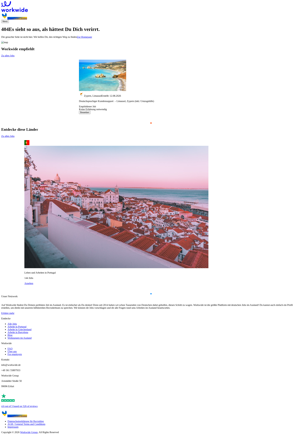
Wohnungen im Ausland (20, 338)
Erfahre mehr (7, 313)
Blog (10, 335)
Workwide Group (29, 432)
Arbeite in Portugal (17, 326)
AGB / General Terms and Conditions (26, 424)
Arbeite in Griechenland (19, 329)
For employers (15, 354)
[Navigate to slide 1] (151, 123)
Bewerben (84, 112)
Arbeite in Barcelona (18, 332)
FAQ (10, 348)
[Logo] (151, 7)
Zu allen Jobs (7, 55)
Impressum (13, 427)
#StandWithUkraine (17, 18)
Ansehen (28, 283)
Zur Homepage (84, 37)
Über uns (12, 351)
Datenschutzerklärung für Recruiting (26, 421)
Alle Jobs (12, 323)
